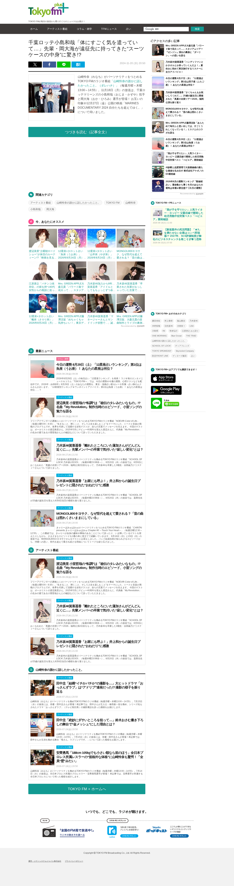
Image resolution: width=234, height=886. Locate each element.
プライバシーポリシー (74, 861)
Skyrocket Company (185, 351)
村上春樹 (169, 321)
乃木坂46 (193, 321)
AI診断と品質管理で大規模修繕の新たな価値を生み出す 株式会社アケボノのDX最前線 (184, 170)
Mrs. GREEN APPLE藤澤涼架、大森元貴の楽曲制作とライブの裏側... (130, 319)
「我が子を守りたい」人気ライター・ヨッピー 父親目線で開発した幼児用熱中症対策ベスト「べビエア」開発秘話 (184, 156)
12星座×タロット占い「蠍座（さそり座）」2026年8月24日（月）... (43, 319)
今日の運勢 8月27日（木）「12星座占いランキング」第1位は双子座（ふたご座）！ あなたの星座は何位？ (185, 81)
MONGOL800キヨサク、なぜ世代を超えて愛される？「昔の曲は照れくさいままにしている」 (184, 112)
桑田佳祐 (156, 321)
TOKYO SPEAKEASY (161, 351)
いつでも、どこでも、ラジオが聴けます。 (117, 812)
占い (128, 28)
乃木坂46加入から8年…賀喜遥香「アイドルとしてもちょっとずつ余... (101, 287)
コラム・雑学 (84, 28)
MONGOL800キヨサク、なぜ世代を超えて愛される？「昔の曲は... (130, 254)
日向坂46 (169, 326)
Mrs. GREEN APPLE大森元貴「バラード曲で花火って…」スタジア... (72, 287)
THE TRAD (191, 336)
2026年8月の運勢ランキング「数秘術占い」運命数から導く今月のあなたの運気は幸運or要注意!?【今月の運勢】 (184, 184)
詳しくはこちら (86, 374)
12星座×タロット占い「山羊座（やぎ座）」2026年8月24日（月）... (101, 254)
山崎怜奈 (130, 202)
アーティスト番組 (57, 28)
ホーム (34, 28)
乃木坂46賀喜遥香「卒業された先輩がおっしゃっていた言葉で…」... (130, 287)
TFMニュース (109, 28)
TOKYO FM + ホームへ (87, 789)
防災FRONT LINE (160, 356)
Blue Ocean (176, 336)
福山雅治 (181, 321)
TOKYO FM (113, 202)
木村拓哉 (156, 326)
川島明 (155, 331)
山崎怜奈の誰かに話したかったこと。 (78, 202)
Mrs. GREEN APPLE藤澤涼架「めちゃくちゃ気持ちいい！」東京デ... (72, 319)
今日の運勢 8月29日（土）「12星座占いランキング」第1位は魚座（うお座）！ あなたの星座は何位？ (184, 142)
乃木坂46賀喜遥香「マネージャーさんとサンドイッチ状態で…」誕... (101, 319)
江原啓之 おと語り (190, 331)
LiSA (192, 326)
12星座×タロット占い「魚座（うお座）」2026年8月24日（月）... (72, 254)
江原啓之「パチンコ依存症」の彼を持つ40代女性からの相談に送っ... (43, 287)
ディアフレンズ (182, 346)
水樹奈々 (181, 326)
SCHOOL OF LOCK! (161, 346)
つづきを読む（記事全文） (87, 132)
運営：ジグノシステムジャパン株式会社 (44, 861)
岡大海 (50, 209)
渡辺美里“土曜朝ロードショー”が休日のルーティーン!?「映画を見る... (42, 254)
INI (164, 331)
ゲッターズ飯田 (180, 356)
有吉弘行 (173, 331)
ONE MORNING (159, 336)
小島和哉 (35, 209)
